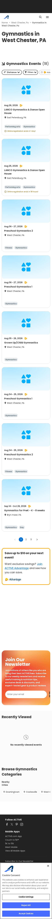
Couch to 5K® (12, 839)
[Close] (48, 866)
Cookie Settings (26, 897)
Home (5, 22)
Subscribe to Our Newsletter (19, 861)
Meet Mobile (11, 847)
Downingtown (12, 791)
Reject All (25, 905)
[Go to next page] (37, 539)
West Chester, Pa (20, 22)
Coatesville (31, 791)
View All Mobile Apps (15, 850)
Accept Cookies (26, 913)
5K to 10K (9, 843)
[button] (30, 72)
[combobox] (12, 72)
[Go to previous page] (15, 539)
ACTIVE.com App (13, 836)
